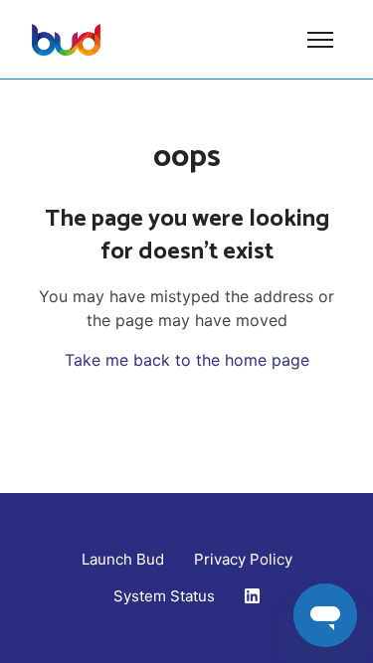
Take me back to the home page (187, 360)
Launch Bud (123, 559)
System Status (164, 595)
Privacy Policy (243, 559)
